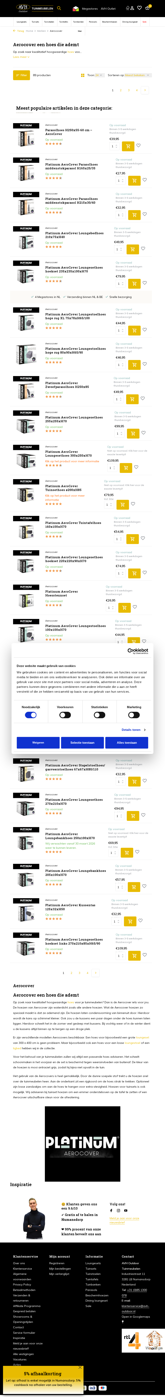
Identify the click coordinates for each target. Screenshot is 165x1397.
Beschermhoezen (109, 22)
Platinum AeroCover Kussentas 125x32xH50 (70, 907)
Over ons (19, 1263)
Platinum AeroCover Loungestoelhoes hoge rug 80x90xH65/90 (75, 351)
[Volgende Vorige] (145, 90)
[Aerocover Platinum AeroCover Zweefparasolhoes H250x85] (26, 389)
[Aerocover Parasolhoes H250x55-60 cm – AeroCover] (26, 136)
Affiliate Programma (26, 1306)
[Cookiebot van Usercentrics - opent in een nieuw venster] (130, 651)
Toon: (91, 75)
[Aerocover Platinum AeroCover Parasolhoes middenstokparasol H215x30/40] (26, 205)
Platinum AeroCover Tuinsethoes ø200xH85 (63, 488)
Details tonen (131, 729)
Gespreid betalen (24, 1311)
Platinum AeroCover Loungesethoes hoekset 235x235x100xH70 (74, 269)
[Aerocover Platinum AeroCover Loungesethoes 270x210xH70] (26, 806)
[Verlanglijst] (139, 8)
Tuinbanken (78, 22)
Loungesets (22, 22)
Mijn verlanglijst (59, 1274)
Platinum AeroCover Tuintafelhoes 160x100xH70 (73, 525)
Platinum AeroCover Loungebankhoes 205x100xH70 (75, 873)
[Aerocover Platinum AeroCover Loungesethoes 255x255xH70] (26, 423)
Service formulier (24, 1333)
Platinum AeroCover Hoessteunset (61, 593)
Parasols (93, 22)
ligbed (17, 1048)
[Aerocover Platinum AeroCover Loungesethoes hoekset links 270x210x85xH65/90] (26, 946)
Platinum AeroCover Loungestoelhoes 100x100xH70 (75, 628)
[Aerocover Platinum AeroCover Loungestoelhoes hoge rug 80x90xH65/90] (26, 355)
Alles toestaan (127, 742)
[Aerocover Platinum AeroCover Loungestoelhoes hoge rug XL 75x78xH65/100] (26, 320)
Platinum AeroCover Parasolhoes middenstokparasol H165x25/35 (71, 166)
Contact (18, 1327)
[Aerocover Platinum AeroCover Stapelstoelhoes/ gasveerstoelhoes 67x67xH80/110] (26, 771)
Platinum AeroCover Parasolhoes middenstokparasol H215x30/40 (71, 201)
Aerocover (51, 124)
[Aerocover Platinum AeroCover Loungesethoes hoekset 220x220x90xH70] (26, 563)
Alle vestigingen (23, 1354)
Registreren (56, 1263)
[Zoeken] (59, 8)
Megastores (90, 8)
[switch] (65, 715)
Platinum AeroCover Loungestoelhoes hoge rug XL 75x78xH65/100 (75, 316)
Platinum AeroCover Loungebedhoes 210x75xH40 (74, 235)
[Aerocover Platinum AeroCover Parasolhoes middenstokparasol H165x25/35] (26, 170)
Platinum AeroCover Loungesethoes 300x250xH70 (68, 454)
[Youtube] (125, 1210)
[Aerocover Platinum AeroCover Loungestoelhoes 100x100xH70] (26, 632)
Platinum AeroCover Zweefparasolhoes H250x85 (67, 385)
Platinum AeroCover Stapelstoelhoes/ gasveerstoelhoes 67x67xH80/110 (75, 767)
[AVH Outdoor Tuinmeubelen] (35, 8)
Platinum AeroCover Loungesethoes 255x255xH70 (74, 419)
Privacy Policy (22, 1284)
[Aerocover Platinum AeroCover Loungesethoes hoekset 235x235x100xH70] (26, 274)
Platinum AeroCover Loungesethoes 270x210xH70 (74, 802)
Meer (80, 31)
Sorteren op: (116, 75)
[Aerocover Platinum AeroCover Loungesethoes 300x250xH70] (26, 458)
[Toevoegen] (128, 146)
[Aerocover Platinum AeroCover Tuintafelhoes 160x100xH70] (26, 529)
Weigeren (38, 742)
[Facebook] (111, 1210)
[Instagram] (118, 1210)
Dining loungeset (129, 22)
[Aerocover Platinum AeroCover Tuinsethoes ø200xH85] (26, 493)
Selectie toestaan (82, 742)
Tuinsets (35, 22)
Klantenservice (22, 1268)
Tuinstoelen (49, 22)
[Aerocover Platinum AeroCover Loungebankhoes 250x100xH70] (26, 841)
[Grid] (82, 75)
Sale (144, 22)
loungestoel (132, 1043)
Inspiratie (19, 1338)
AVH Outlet (108, 8)
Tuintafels (63, 22)
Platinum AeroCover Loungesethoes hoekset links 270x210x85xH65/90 (74, 941)
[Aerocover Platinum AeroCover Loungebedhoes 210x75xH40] (26, 239)
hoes (71, 52)
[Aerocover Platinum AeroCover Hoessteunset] (26, 598)
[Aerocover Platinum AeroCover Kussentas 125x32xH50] (26, 911)
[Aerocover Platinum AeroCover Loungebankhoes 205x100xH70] (26, 877)
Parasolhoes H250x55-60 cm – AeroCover (68, 132)
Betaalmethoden (24, 1290)
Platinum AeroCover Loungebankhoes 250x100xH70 (70, 836)
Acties (17, 1364)
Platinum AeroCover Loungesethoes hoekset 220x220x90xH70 (74, 559)
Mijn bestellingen (60, 1268)
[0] (146, 8)
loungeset (142, 1037)
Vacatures (20, 1359)
